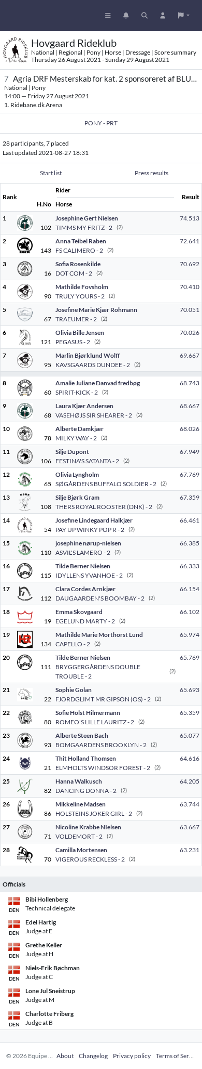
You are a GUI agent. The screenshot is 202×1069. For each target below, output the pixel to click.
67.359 (189, 497)
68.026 (189, 429)
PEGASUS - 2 (72, 342)
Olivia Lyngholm (77, 474)
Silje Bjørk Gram (77, 497)
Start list (51, 173)
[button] (184, 15)
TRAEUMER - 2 (76, 319)
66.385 (189, 543)
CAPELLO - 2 (72, 644)
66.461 (189, 520)
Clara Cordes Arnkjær (85, 589)
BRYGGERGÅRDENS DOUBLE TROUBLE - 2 (97, 671)
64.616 (189, 758)
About (65, 1056)
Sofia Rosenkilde (77, 264)
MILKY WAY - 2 (76, 438)
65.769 (189, 657)
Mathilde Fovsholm (81, 287)
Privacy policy (132, 1056)
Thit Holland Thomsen (85, 758)
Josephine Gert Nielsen (86, 218)
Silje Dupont (72, 451)
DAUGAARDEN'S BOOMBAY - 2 (100, 598)
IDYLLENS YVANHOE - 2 (89, 575)
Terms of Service (178, 1056)
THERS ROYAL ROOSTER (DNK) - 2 (103, 507)
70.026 (189, 332)
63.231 (189, 850)
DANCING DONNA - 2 (86, 790)
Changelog (93, 1056)
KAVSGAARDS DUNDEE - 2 (92, 365)
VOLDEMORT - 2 (79, 836)
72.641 (189, 241)
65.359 (189, 712)
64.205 (189, 781)
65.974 (189, 634)
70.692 (189, 264)
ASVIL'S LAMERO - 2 (82, 552)
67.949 (189, 451)
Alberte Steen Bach (81, 735)
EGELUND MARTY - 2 (85, 621)
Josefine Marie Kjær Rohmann (96, 310)
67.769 (189, 474)
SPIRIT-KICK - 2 (76, 392)
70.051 (189, 310)
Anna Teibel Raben (80, 241)
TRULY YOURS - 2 (80, 296)
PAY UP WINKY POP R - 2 (89, 529)
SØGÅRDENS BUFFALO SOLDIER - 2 (105, 484)
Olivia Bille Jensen (79, 332)
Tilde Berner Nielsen (82, 566)
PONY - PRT (101, 123)
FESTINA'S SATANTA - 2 (87, 461)
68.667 (189, 406)
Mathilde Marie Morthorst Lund (99, 634)
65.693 (189, 690)
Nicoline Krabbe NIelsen (88, 827)
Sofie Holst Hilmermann (87, 712)
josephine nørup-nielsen (88, 543)
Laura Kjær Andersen (84, 406)
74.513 (189, 218)
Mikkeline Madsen (80, 804)
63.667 (189, 827)
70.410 (189, 287)
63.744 (189, 804)
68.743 (189, 383)
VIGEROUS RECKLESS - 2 (90, 859)
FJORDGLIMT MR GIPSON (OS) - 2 (103, 699)
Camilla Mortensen (81, 850)
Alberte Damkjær (79, 429)
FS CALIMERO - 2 (79, 250)
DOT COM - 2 (73, 273)
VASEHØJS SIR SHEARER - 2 (93, 415)
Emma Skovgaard (79, 612)
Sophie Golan (73, 690)
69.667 (189, 355)
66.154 (189, 589)
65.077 (189, 735)
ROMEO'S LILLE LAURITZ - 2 (94, 722)
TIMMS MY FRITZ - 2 (83, 227)
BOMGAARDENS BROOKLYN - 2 (101, 745)
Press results (151, 173)
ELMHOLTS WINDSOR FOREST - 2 (102, 768)
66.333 (189, 566)
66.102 (189, 612)
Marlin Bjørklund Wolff (87, 355)
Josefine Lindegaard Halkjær (94, 520)
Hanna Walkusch (78, 781)
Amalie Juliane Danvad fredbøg (97, 383)
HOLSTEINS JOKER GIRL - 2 (93, 813)
